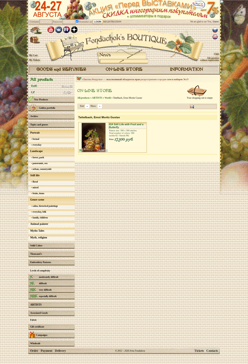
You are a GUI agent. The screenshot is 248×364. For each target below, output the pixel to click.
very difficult (45, 289)
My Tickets (34, 60)
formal (35, 139)
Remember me (85, 21)
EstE (34, 85)
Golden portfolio (47, 108)
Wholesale (35, 343)
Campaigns (41, 335)
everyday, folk (39, 211)
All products (41, 79)
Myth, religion (38, 237)
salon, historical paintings (45, 206)
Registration (112, 21)
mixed (35, 187)
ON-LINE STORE (124, 69)
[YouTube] (50, 29)
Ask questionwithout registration (209, 59)
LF (33, 92)
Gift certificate (37, 326)
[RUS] (215, 30)
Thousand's (36, 254)
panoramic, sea (39, 163)
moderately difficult (48, 277)
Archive (34, 116)
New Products (41, 99)
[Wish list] (35, 40)
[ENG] (215, 37)
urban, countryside (42, 169)
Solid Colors (36, 245)
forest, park (38, 157)
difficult (43, 283)
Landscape (36, 151)
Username (34, 21)
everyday (36, 144)
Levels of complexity (40, 270)
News (105, 55)
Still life (35, 175)
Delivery (60, 350)
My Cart (33, 55)
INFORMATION (186, 69)
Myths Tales (37, 230)
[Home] (36, 30)
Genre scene (37, 199)
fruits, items (38, 193)
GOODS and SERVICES (61, 69)
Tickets (199, 350)
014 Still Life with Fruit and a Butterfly (126, 126)
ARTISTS (36, 304)
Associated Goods (39, 313)
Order (34, 350)
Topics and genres (39, 124)
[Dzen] (74, 29)
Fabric (33, 320)
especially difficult (48, 296)
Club (216, 54)
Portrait (35, 132)
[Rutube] (66, 29)
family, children (40, 217)
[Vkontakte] (58, 29)
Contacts (212, 350)
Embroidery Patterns (40, 262)
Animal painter (39, 223)
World (108, 97)
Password (57, 21)
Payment (46, 350)
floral (35, 181)
